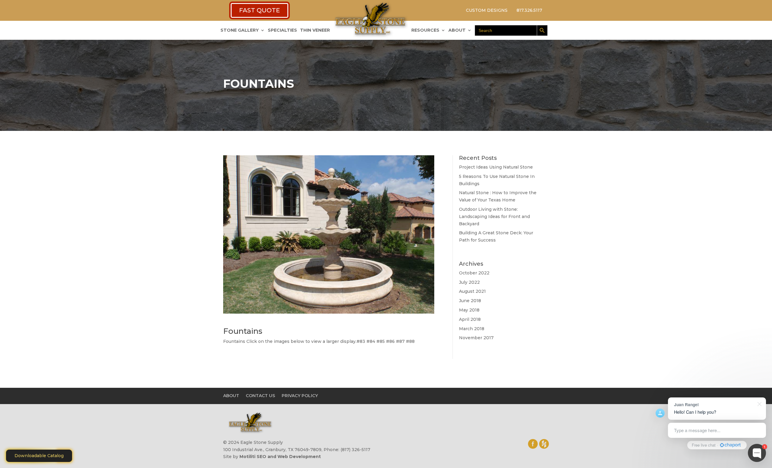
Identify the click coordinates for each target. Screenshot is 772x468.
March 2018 (471, 328)
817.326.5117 (529, 10)
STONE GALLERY (239, 30)
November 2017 (476, 337)
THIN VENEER (315, 30)
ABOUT (457, 30)
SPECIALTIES (282, 30)
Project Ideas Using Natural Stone (496, 167)
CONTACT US (260, 395)
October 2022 (474, 273)
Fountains (242, 331)
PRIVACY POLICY (300, 395)
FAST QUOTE (259, 10)
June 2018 (470, 300)
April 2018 (470, 319)
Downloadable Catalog (39, 455)
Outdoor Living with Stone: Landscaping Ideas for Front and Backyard (494, 216)
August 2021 (472, 291)
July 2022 (469, 282)
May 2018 (469, 310)
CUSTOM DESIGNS (487, 10)
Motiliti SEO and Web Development (280, 456)
